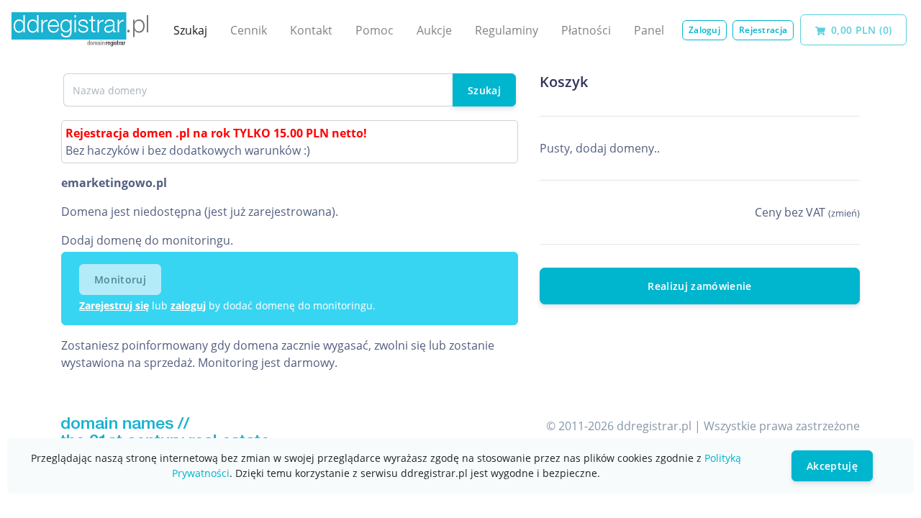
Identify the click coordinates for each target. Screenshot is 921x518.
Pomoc (374, 30)
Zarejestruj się (114, 305)
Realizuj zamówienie (700, 286)
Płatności (586, 30)
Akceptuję (832, 466)
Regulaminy (506, 30)
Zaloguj (704, 30)
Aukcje (434, 30)
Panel (649, 30)
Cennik (248, 30)
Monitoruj (120, 279)
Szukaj (190, 30)
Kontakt (311, 30)
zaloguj (188, 305)
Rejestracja (763, 30)
